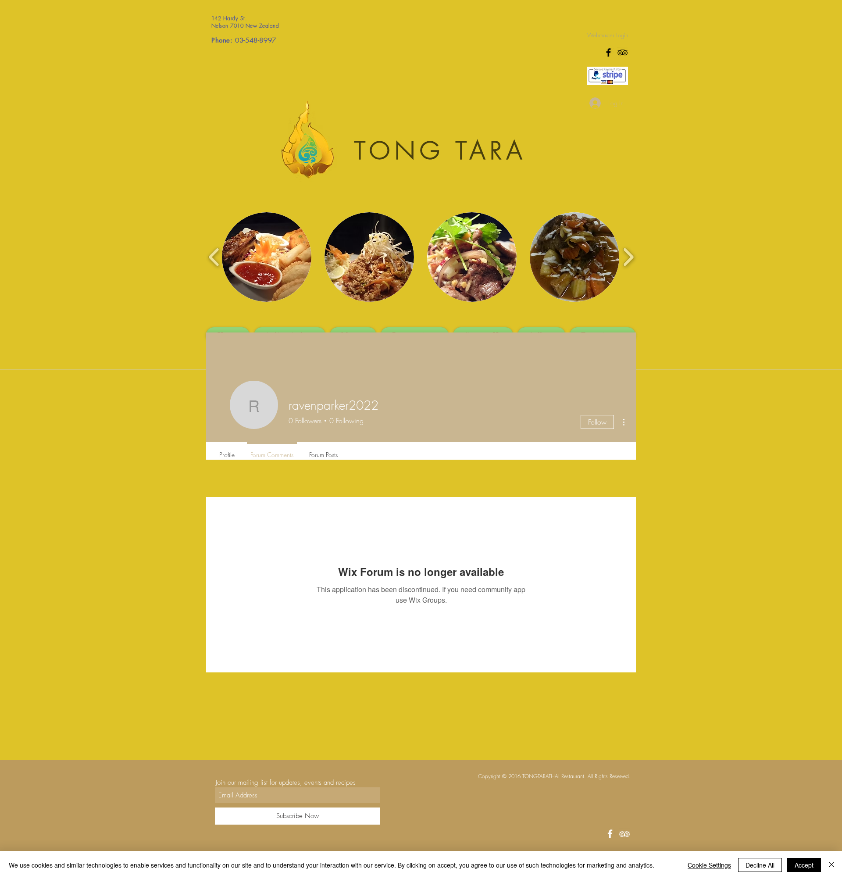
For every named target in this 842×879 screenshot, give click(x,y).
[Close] (831, 865)
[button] (266, 257)
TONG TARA (440, 151)
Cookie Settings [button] (709, 865)
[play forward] (628, 257)
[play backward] (214, 257)
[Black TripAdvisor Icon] (622, 52)
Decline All (760, 865)
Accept (804, 865)
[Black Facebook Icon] (608, 52)
